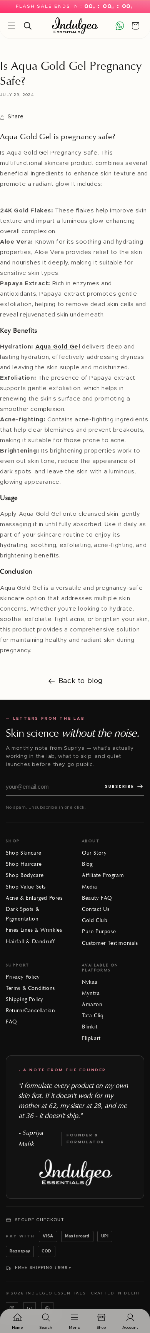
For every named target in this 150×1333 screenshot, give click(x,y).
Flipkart (91, 1038)
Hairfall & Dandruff (30, 941)
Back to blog (80, 681)
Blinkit (89, 1026)
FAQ (11, 1021)
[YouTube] (29, 1308)
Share (16, 116)
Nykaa (90, 982)
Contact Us (96, 909)
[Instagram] (12, 1308)
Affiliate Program (103, 875)
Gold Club (94, 920)
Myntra (91, 993)
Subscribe (119, 786)
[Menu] (11, 25)
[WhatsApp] (47, 1308)
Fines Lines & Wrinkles (34, 930)
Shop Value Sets (26, 887)
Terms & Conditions (30, 988)
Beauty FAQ (97, 898)
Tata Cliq (92, 1015)
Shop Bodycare (25, 875)
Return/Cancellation (30, 1010)
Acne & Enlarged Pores (34, 898)
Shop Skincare (24, 853)
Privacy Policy (23, 977)
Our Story (94, 853)
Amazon (92, 1004)
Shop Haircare (24, 864)
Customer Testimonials (110, 943)
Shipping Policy (24, 999)
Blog (87, 864)
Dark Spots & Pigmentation (22, 914)
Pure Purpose (99, 931)
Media (89, 887)
